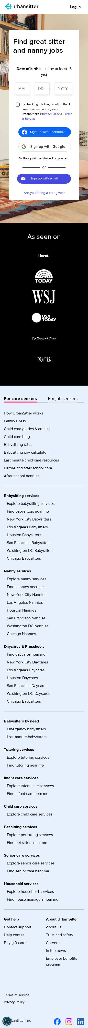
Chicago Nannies (21, 633)
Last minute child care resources (31, 460)
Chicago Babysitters (24, 558)
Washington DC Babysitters (30, 550)
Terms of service (16, 995)
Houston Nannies (21, 610)
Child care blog (17, 436)
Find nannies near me (25, 586)
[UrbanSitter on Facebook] (56, 1021)
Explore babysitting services (31, 503)
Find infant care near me (27, 793)
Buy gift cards (15, 942)
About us (53, 927)
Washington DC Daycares (28, 693)
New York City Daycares (27, 662)
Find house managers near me (32, 899)
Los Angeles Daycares (25, 670)
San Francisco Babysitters (28, 542)
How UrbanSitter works (23, 413)
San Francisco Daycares (27, 685)
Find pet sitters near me (27, 842)
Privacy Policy (50, 114)
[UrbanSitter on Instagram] (68, 1021)
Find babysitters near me (28, 511)
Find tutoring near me (25, 765)
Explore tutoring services (28, 757)
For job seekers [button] (62, 399)
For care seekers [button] (20, 399)
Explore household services (30, 891)
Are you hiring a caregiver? (44, 193)
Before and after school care (28, 468)
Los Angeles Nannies (25, 602)
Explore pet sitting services (30, 834)
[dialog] (6, 1021)
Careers (52, 942)
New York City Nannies (26, 594)
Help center (14, 935)
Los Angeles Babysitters (27, 527)
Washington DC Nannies (27, 626)
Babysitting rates (18, 444)
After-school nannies (21, 475)
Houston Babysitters (24, 534)
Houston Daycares (22, 677)
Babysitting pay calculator (26, 452)
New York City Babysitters (29, 519)
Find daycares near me (26, 654)
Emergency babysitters (26, 729)
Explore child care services (29, 814)
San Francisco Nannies (26, 618)
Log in (75, 6)
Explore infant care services (30, 785)
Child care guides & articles (27, 428)
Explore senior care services (31, 863)
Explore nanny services (26, 579)
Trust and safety (59, 935)
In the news (56, 950)
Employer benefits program (61, 961)
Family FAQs (15, 421)
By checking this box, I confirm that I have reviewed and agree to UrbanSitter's (47, 111)
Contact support (17, 927)
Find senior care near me (28, 871)
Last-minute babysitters (26, 736)
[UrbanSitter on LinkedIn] (79, 1021)
